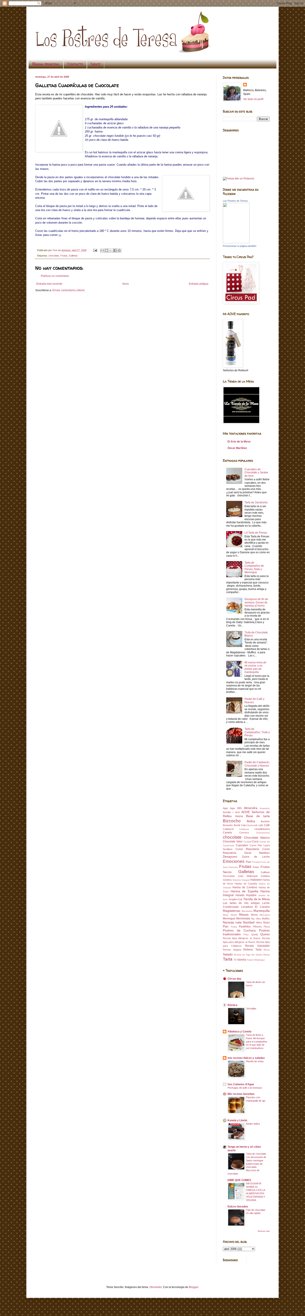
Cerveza (244, 832)
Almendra (250, 808)
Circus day (234, 978)
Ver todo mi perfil (253, 99)
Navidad (249, 922)
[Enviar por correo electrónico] (102, 250)
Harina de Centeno (244, 887)
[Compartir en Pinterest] (119, 250)
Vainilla (241, 959)
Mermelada (243, 918)
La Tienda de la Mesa (254, 899)
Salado (228, 954)
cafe (260, 825)
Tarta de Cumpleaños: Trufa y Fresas (257, 732)
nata (238, 922)
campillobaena (262, 829)
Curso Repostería (247, 849)
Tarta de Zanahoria (255, 502)
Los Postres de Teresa (235, 200)
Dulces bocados (238, 1206)
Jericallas (251, 1008)
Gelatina (265, 876)
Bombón (265, 821)
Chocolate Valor (232, 841)
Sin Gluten (256, 954)
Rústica (232, 1005)
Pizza (267, 926)
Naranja (228, 922)
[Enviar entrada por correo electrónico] (95, 250)
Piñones (257, 926)
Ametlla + (228, 812)
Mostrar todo (264, 1231)
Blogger (193, 1287)
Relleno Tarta (252, 949)
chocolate (53, 255)
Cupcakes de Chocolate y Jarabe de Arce (256, 472)
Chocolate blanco (257, 837)
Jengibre (233, 899)
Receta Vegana (232, 949)
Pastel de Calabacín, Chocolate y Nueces (257, 764)
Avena (239, 816)
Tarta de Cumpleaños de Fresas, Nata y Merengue (254, 567)
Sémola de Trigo (242, 954)
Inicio (125, 283)
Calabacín (228, 829)
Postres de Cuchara (239, 930)
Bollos (251, 821)
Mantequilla (261, 910)
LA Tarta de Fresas (255, 532)
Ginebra (227, 879)
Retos (267, 950)
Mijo (253, 918)
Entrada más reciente (49, 283)
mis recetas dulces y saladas (246, 1058)
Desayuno (230, 856)
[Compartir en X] (111, 250)
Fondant (256, 862)
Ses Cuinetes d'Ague (241, 1084)
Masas (244, 914)
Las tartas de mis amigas (241, 903)
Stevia (266, 954)
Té (235, 959)
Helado (240, 895)
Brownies (228, 825)
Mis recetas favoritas (241, 1094)
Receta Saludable (257, 945)
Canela (227, 832)
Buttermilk (252, 825)
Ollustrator (155, 1287)
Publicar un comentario (55, 276)
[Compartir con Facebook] (115, 250)
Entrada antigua (198, 283)
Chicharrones (263, 832)
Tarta (227, 959)
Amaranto (265, 808)
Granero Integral (241, 880)
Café (267, 825)
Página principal (46, 64)
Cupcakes (242, 845)
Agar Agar (229, 808)
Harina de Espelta (244, 891)
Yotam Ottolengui (256, 960)
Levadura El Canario (255, 906)
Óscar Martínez (237, 448)
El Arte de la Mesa (239, 441)
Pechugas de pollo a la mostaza (245, 1087)
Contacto (75, 64)
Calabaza (244, 829)
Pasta (234, 926)
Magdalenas (231, 910)
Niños (259, 922)
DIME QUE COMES (239, 1180)
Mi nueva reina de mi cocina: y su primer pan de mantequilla (255, 667)
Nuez (266, 922)
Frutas (63, 255)
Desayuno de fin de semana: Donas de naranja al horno (256, 602)
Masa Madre (230, 915)
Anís (237, 812)
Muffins (266, 918)
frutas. (256, 867)
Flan (248, 861)
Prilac (246, 934)
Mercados (265, 915)
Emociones (233, 861)
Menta (254, 914)
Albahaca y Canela (239, 1031)
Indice (95, 64)
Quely (254, 934)
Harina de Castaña (246, 883)
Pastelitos (245, 926)
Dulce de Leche (256, 856)
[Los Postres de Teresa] (236, 242)
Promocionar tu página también (239, 246)
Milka (258, 918)
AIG (239, 808)
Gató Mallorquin (247, 876)
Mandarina (247, 911)
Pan (225, 926)
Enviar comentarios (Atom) (68, 290)
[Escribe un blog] (106, 250)
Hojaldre (251, 895)
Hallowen (256, 879)
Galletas (73, 255)
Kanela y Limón (237, 1120)
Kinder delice (253, 1123)
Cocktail (247, 841)
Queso (265, 934)
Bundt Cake (240, 825)
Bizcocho (232, 820)
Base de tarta (258, 816)
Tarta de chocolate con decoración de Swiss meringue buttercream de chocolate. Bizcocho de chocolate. (247, 1163)
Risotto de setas (255, 1061)
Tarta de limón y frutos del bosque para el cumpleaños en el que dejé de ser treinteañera (256, 1041)
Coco (255, 841)
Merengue (229, 918)
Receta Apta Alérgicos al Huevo (241, 938)
